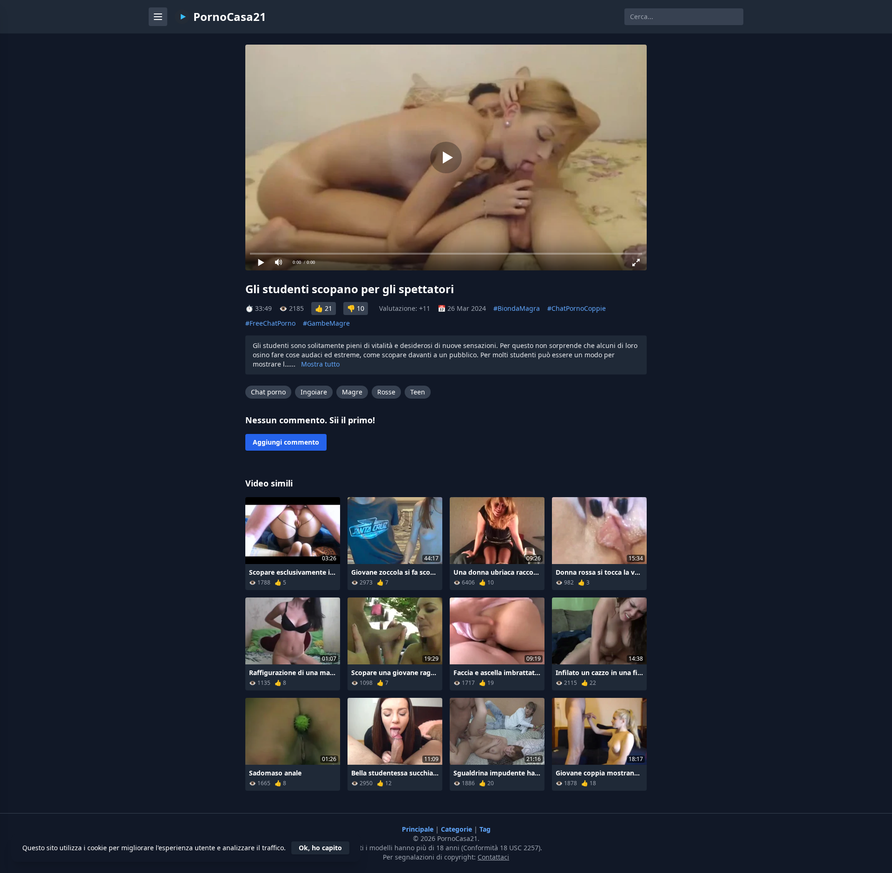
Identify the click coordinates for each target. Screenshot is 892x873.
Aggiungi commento (286, 442)
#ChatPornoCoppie (576, 308)
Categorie (457, 829)
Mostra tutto (320, 364)
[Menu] (158, 16)
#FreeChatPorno (270, 323)
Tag (485, 829)
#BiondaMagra (516, 308)
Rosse (386, 391)
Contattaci (493, 857)
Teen (417, 391)
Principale (418, 829)
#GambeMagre (326, 323)
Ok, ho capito (320, 847)
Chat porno (268, 391)
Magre (352, 391)
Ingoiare (314, 391)
